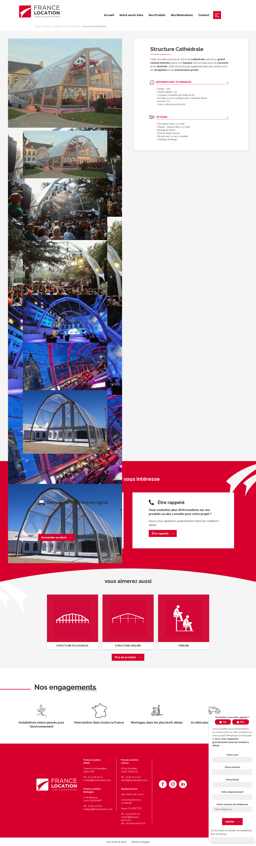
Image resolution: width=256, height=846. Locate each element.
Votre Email (232, 779)
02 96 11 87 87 (95, 806)
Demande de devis (116, 842)
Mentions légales (140, 842)
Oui (224, 722)
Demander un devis (54, 537)
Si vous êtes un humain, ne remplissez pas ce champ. (231, 832)
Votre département (232, 792)
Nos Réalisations (182, 15)
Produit (46, 26)
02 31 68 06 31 (95, 777)
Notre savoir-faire (131, 15)
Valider (230, 821)
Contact (203, 15)
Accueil (109, 15)
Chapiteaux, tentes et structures (66, 26)
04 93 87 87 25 (132, 814)
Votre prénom (232, 767)
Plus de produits (125, 657)
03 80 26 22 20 (132, 777)
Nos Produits (157, 15)
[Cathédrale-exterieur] (65, 528)
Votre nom (232, 755)
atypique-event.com (135, 823)
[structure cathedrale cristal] (65, 83)
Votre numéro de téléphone (232, 804)
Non (242, 722)
